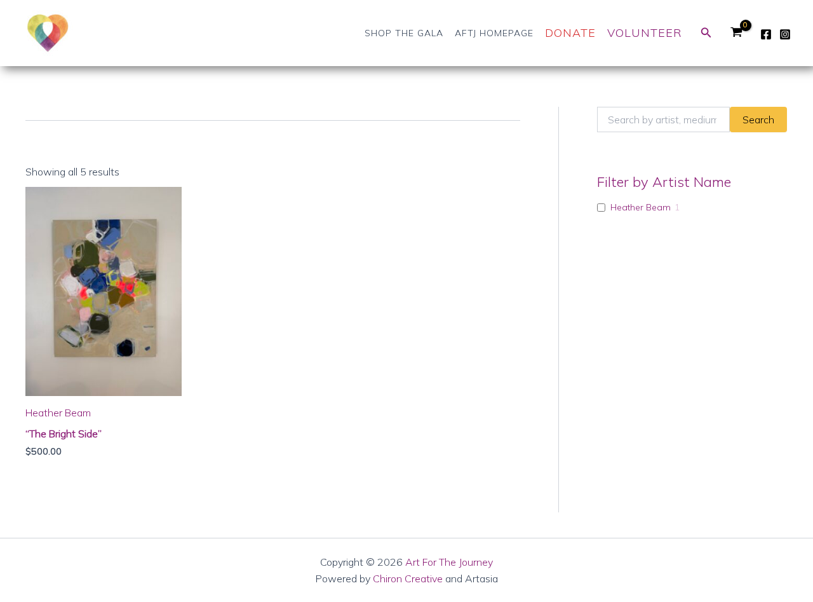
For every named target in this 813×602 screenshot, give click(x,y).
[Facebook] (766, 34)
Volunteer (644, 32)
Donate (570, 32)
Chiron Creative (408, 578)
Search (758, 119)
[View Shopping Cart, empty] (736, 33)
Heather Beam (640, 207)
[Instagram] (785, 34)
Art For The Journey (449, 562)
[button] (706, 33)
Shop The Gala (404, 33)
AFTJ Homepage (494, 33)
